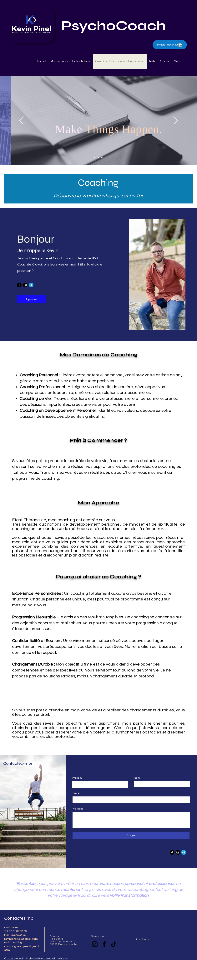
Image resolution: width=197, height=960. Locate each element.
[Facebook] (19, 285)
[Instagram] (25, 285)
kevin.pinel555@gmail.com (21, 939)
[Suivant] (176, 120)
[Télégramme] (31, 285)
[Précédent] (21, 120)
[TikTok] (113, 944)
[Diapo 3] (94, 157)
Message (78, 808)
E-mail (76, 793)
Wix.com (63, 958)
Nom (137, 777)
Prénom (77, 777)
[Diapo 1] (98, 157)
